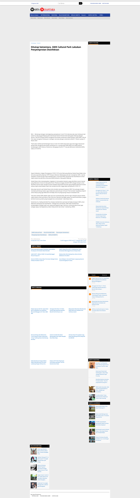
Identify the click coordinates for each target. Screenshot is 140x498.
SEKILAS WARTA (52, 235)
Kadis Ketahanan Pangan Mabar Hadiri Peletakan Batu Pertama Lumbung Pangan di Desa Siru (39, 362)
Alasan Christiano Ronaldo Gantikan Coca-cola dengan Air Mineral (102, 439)
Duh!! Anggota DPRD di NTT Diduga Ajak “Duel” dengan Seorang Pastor (73, 240)
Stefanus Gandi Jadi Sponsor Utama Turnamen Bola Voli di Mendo (102, 200)
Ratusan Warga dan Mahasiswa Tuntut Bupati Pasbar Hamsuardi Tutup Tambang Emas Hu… (99, 295)
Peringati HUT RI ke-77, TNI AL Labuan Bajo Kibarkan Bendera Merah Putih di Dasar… (99, 287)
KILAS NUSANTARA (49, 232)
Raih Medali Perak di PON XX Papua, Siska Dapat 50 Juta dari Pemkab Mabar (102, 431)
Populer (94, 275)
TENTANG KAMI (35, 496)
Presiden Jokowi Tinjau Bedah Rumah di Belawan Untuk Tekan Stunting (102, 396)
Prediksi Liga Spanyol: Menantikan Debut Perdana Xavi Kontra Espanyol (102, 423)
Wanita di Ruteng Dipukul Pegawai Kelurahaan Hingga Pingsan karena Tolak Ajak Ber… (42, 468)
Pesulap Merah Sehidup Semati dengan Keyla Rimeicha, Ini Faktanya (101, 216)
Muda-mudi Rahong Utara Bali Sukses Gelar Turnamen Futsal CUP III (102, 415)
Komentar (104, 275)
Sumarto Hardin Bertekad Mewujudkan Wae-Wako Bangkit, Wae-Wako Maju (58, 336)
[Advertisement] (70, 30)
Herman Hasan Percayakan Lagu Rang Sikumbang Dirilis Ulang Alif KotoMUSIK (77, 336)
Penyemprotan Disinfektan (39, 235)
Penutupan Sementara (62, 232)
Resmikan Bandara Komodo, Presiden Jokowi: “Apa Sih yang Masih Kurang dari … (102, 381)
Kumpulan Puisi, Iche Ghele (38, 239)
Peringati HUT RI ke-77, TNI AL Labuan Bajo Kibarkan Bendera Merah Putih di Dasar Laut (57, 310)
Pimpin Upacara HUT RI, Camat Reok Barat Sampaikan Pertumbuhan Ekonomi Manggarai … (100, 280)
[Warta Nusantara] (42, 9)
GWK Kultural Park (37, 232)
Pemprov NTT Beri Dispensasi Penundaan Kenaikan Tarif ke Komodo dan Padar (57, 362)
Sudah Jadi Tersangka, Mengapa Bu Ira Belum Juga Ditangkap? (42, 484)
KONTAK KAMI (55, 496)
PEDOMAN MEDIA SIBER (45, 496)
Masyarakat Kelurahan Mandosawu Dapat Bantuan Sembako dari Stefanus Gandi (77, 310)
